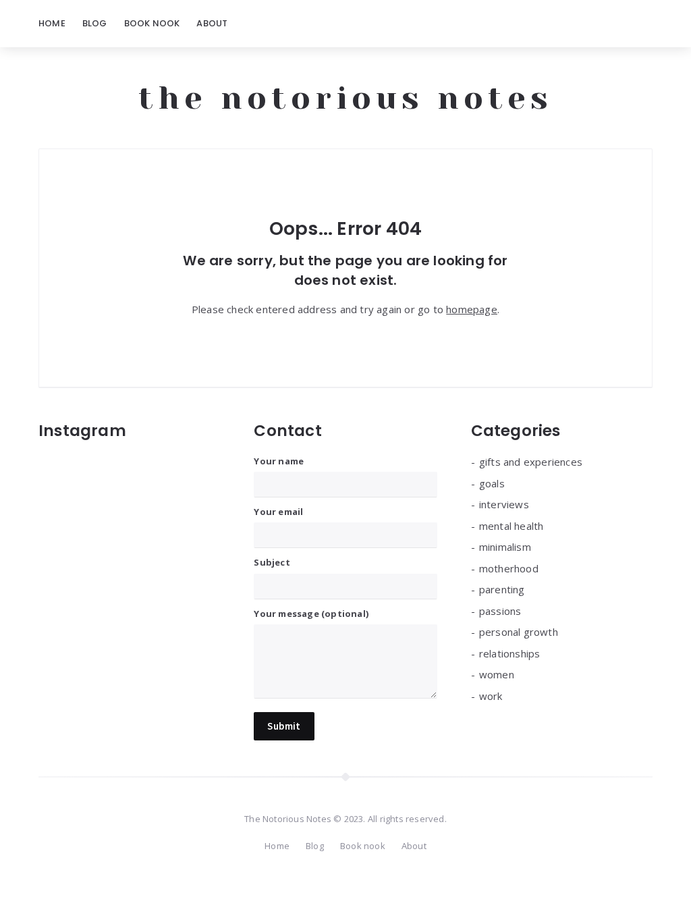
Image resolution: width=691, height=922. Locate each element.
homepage (471, 309)
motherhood (508, 568)
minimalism (505, 546)
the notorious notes (345, 98)
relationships (510, 653)
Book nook (152, 23)
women (496, 674)
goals (492, 483)
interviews (504, 504)
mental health (511, 526)
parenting (502, 589)
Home (51, 23)
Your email (278, 512)
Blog (94, 23)
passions (500, 611)
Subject (271, 562)
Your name (279, 461)
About (211, 23)
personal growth (518, 632)
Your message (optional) (311, 613)
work (491, 696)
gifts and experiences (530, 461)
